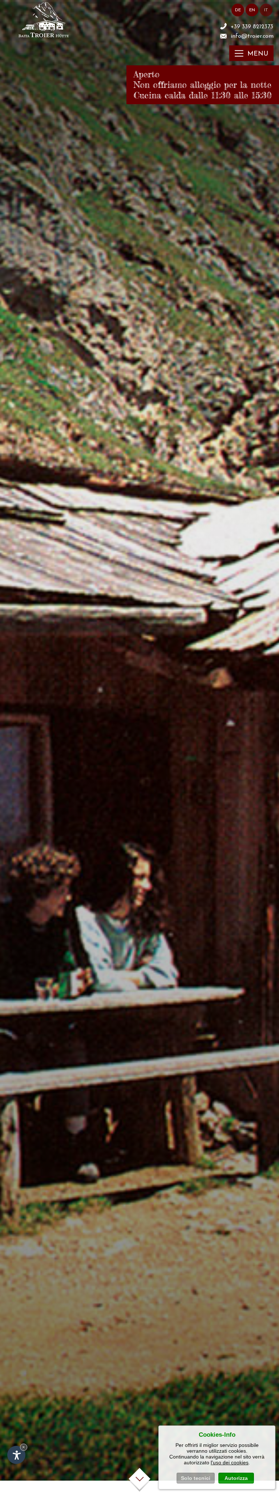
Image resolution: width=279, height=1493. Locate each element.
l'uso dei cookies (229, 1462)
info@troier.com (252, 36)
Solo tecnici (195, 1478)
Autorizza (236, 1478)
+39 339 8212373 (252, 27)
